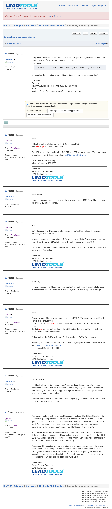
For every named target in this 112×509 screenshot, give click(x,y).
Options (76, 33)
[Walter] (8, 143)
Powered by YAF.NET (75, 505)
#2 (6, 134)
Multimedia (31, 25)
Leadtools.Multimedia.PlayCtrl (48, 345)
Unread (103, 33)
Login (94, 5)
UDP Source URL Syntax (75, 154)
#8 (6, 412)
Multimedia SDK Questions (51, 25)
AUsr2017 (10, 59)
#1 (6, 53)
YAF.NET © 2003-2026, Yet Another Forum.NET (95, 505)
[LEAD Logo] (48, 178)
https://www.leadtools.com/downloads (41, 106)
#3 (6, 190)
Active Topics (74, 5)
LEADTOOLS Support (13, 25)
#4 (6, 221)
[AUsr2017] (10, 62)
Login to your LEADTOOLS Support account (65, 111)
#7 (6, 375)
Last (92, 33)
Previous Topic (14, 43)
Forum (62, 5)
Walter (8, 140)
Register (102, 5)
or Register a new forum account (40, 115)
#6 (6, 308)
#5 (6, 277)
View (85, 33)
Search (85, 5)
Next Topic (101, 43)
